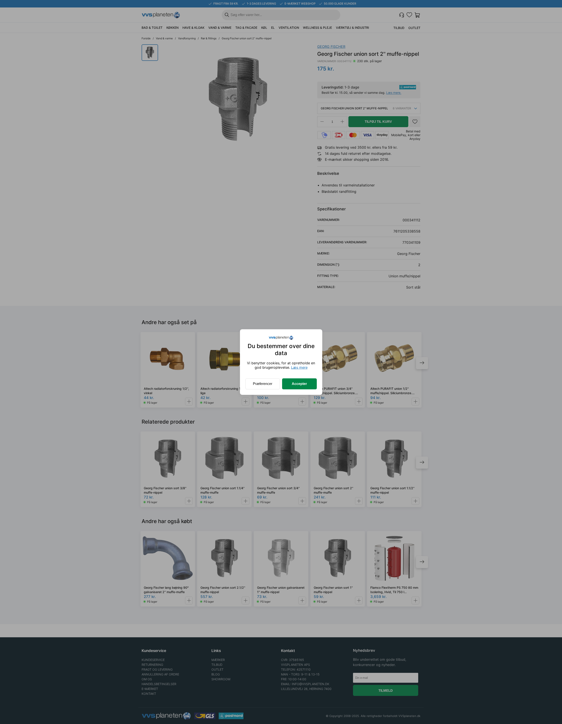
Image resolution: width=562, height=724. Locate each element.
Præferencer (262, 384)
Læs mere (299, 367)
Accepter (299, 384)
